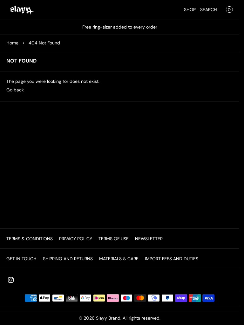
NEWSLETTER (149, 239)
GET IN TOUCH (21, 259)
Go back (15, 90)
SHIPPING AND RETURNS (68, 259)
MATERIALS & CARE (119, 259)
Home (12, 43)
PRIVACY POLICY (75, 239)
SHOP (190, 9)
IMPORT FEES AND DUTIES (171, 259)
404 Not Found (44, 43)
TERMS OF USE (113, 239)
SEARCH (208, 9)
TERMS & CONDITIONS (29, 239)
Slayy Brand (108, 318)
